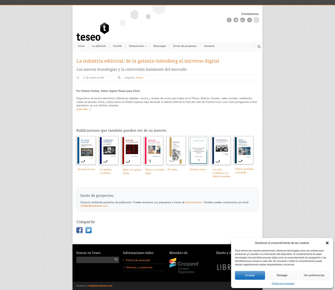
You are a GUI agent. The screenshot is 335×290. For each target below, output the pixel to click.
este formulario (193, 202)
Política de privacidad (283, 283)
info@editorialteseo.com (94, 205)
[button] (327, 243)
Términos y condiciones (139, 267)
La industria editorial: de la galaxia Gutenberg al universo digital (147, 61)
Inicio (81, 46)
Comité (117, 46)
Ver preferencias (314, 275)
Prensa (139, 78)
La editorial (99, 46)
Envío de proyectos (185, 46)
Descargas (160, 46)
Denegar (282, 275)
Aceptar (250, 275)
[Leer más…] (83, 109)
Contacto (209, 46)
